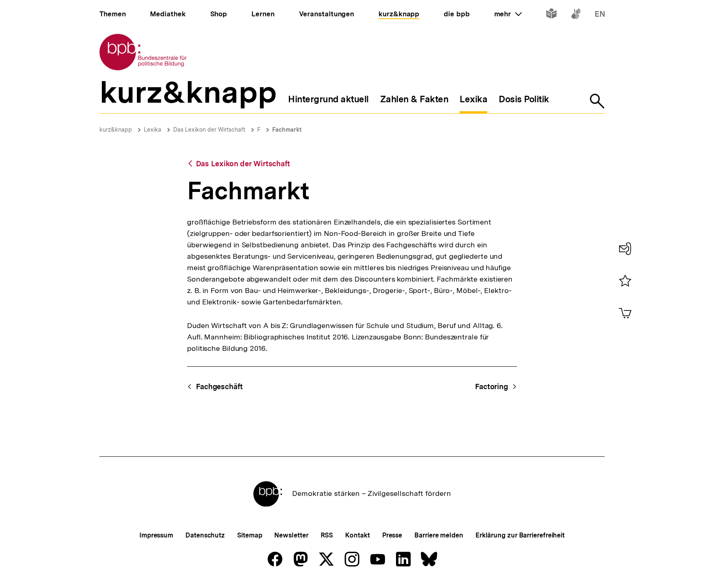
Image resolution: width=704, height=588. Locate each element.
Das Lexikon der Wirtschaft (209, 129)
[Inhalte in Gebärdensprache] (576, 15)
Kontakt (357, 535)
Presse (392, 535)
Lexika (152, 129)
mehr (508, 14)
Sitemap (249, 535)
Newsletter (291, 535)
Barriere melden (438, 535)
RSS (327, 535)
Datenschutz (205, 535)
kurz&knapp (115, 129)
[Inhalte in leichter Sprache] (551, 15)
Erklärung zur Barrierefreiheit (520, 535)
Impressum (156, 535)
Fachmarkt (286, 129)
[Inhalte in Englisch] (600, 15)
